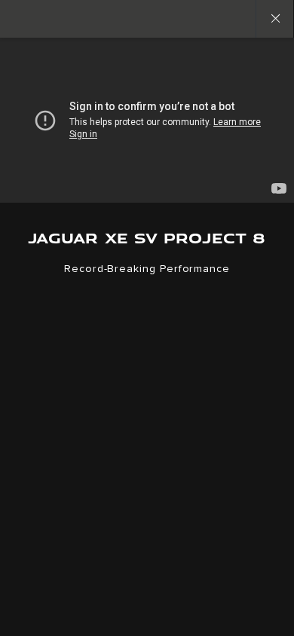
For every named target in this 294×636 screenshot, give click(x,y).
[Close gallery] (274, 19)
